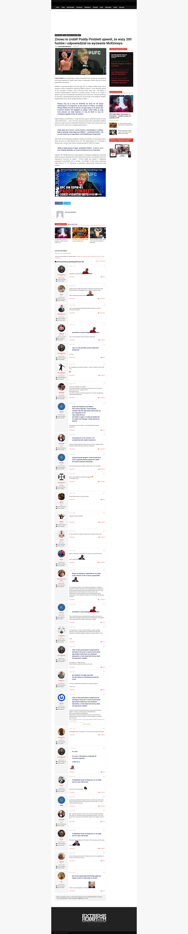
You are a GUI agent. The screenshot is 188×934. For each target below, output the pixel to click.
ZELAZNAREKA (61, 372)
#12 (104, 493)
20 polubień (102, 562)
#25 (104, 796)
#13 (104, 512)
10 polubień (102, 481)
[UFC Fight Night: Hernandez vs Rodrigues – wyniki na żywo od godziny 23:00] (63, 232)
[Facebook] (127, 1)
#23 (104, 748)
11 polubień (102, 397)
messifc (61, 539)
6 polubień (102, 806)
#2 (104, 285)
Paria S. (61, 839)
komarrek (61, 612)
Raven (61, 294)
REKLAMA (121, 7)
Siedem (61, 521)
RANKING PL (87, 7)
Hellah (61, 559)
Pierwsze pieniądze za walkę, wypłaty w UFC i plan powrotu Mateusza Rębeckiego (98, 241)
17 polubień (102, 599)
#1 (104, 266)
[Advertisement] (94, 23)
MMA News (64, 11)
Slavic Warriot (61, 482)
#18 (104, 626)
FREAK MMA (108, 7)
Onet (64, 35)
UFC (79, 35)
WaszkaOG (61, 392)
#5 (104, 344)
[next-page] (58, 245)
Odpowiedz (72, 276)
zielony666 (61, 443)
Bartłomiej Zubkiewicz (64, 46)
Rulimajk (61, 411)
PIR (61, 881)
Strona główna (57, 11)
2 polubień (102, 375)
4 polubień (102, 522)
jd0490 (61, 502)
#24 (104, 776)
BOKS (101, 7)
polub (103, 276)
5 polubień (102, 469)
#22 (104, 728)
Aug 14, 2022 (72, 266)
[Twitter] (132, 1)
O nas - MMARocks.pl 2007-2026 (61, 932)
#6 (104, 364)
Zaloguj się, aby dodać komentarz (63, 253)
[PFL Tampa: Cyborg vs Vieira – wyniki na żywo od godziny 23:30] (80, 232)
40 (81, 46)
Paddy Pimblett (72, 35)
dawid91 (61, 703)
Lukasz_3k (61, 333)
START (57, 7)
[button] (131, 7)
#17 (104, 604)
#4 (104, 324)
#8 (104, 403)
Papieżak (61, 861)
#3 (104, 305)
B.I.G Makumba (61, 274)
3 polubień (102, 339)
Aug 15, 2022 (72, 493)
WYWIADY (95, 7)
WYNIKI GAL (79, 7)
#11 (104, 473)
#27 (104, 830)
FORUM (115, 7)
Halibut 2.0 (61, 680)
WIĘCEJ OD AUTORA (72, 224)
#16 (104, 570)
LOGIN (63, 7)
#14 (104, 530)
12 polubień (102, 298)
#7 (104, 383)
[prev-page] (56, 245)
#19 (104, 646)
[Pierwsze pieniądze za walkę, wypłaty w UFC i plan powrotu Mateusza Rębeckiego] (98, 232)
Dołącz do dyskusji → (101, 261)
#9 (104, 434)
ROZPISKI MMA (70, 7)
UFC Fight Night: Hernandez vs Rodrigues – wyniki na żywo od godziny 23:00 (61, 241)
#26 (104, 810)
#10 (104, 454)
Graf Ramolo (61, 635)
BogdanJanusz (61, 314)
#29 (104, 872)
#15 (104, 550)
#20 (104, 671)
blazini (61, 785)
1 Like (103, 622)
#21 (104, 694)
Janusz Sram (61, 737)
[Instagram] (130, 1)
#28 (104, 852)
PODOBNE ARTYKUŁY (61, 224)
